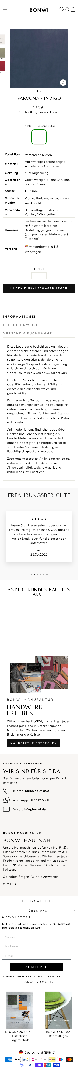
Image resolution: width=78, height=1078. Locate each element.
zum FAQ (9, 884)
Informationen (20, 316)
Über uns (38, 910)
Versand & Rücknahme (27, 333)
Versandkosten (49, 112)
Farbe (39, 125)
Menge (39, 268)
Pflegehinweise (20, 325)
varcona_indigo (39, 136)
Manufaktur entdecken (33, 742)
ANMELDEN (36, 967)
